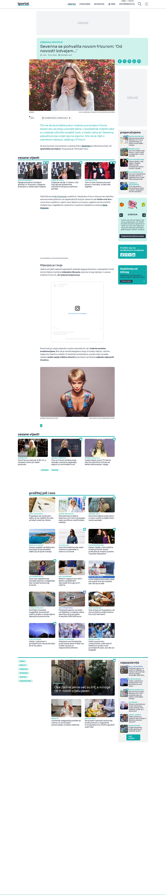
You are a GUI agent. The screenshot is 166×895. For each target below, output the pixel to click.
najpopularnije (129, 662)
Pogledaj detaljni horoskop (132, 236)
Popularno (85, 4)
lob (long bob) (60, 196)
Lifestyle (72, 4)
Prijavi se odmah (126, 281)
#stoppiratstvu (127, 4)
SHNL (113, 4)
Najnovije (99, 4)
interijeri (23, 673)
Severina (44, 470)
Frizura (55, 470)
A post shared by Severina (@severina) (77, 339)
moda (22, 661)
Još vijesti (131, 737)
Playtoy (131, 1)
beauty (23, 665)
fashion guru (25, 681)
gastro (23, 677)
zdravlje (23, 669)
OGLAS (83, 23)
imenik (124, 1)
